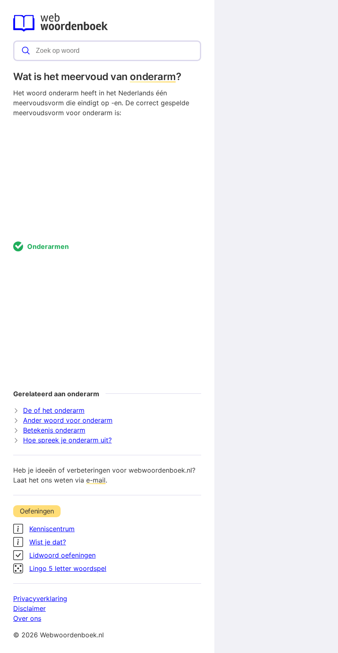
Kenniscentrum (52, 529)
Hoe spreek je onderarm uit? (67, 440)
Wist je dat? (47, 542)
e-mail (96, 480)
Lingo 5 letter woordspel (67, 568)
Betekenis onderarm (54, 430)
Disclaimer (29, 608)
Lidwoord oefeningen (62, 555)
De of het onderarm (53, 410)
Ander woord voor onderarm (68, 420)
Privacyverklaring (40, 598)
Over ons (27, 618)
